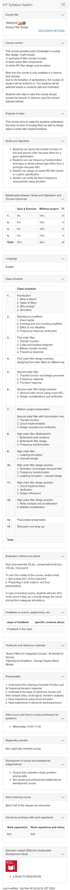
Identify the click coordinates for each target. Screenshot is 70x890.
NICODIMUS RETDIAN (51, 31)
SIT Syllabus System (17, 4)
